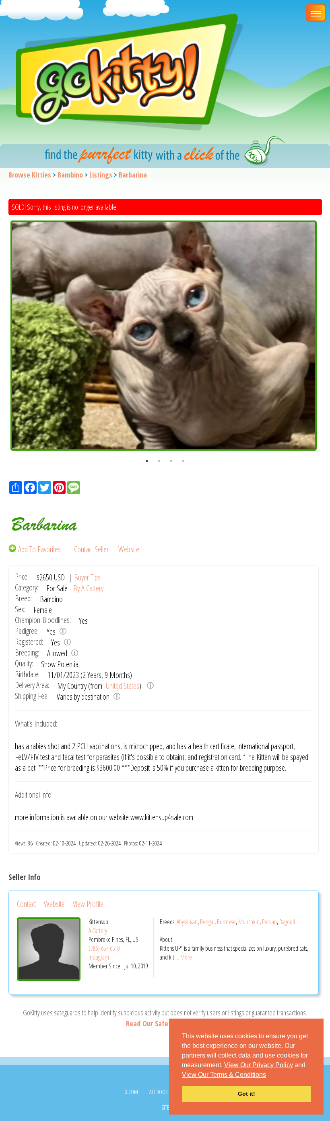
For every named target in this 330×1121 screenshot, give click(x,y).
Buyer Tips (87, 577)
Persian (269, 921)
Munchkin (249, 921)
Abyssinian (187, 921)
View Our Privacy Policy (258, 1065)
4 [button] (183, 461)
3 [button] (171, 461)
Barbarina (133, 175)
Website (128, 549)
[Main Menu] (316, 13)
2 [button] (159, 461)
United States (121, 685)
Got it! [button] (246, 1093)
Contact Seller (91, 549)
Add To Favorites (39, 549)
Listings (100, 175)
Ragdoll (287, 921)
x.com (131, 1092)
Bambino (70, 175)
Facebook (157, 1092)
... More (183, 957)
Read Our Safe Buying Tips (165, 1023)
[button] (269, 1075)
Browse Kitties (29, 175)
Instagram (99, 957)
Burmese (226, 921)
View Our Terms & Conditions (224, 1074)
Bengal (207, 921)
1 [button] (147, 461)
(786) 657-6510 (104, 948)
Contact (26, 903)
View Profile (88, 903)
